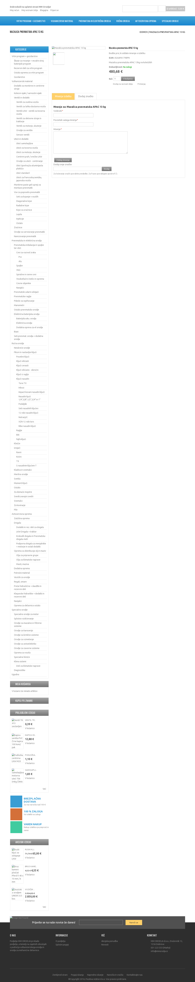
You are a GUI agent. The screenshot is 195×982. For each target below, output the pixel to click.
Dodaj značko (85, 96)
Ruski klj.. (30, 849)
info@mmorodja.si (159, 951)
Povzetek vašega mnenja (65, 120)
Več (44, 789)
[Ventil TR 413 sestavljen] (17, 723)
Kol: (111, 79)
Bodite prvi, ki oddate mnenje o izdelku (127, 53)
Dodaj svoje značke (62, 164)
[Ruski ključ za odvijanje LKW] (17, 854)
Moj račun (14, 10)
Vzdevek (57, 111)
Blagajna (44, 10)
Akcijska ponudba (109, 941)
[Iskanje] (154, 8)
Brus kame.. (31, 866)
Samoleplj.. (31, 770)
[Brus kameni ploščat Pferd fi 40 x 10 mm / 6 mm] (17, 874)
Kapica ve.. (30, 735)
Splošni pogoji (62, 944)
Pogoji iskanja (77, 975)
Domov (144, 32)
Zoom (102, 46)
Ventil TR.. (30, 720)
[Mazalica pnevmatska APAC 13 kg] (69, 48)
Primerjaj (141, 84)
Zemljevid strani (59, 975)
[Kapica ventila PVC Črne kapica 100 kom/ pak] (17, 741)
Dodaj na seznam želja (123, 84)
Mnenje (57, 129)
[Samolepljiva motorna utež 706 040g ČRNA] (17, 775)
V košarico (30, 728)
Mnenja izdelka (63, 96)
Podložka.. (30, 755)
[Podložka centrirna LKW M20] (17, 758)
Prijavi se (54, 10)
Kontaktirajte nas (135, 975)
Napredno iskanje (95, 975)
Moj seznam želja (29, 10)
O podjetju (61, 941)
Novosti (104, 944)
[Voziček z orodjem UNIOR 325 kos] (17, 894)
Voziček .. (30, 889)
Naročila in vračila (115, 975)
